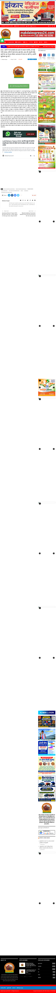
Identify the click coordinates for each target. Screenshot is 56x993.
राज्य (26, 42)
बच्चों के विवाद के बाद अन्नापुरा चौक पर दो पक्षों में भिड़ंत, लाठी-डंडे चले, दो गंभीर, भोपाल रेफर (35, 46)
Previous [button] (40, 221)
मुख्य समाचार (11, 42)
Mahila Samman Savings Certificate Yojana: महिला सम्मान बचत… (31, 964)
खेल (41, 42)
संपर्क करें (23, 26)
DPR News (34, 26)
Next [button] (54, 221)
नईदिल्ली (39, 977)
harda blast (26, 190)
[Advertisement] (19, 173)
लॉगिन (29, 26)
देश (32, 42)
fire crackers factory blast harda (14, 190)
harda (22, 190)
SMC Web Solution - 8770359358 (49, 990)
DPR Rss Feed (20, 987)
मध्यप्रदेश (19, 42)
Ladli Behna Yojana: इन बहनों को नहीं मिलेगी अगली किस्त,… (31, 971)
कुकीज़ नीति (9, 987)
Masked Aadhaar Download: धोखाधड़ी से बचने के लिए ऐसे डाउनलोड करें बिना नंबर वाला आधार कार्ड (27, 214)
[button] (40, 172)
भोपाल (39, 974)
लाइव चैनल (17, 26)
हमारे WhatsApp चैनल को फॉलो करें (20, 86)
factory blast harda (4, 190)
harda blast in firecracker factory (6, 192)
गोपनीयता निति (3, 987)
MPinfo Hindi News (44, 838)
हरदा (39, 969)
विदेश (37, 42)
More (45, 42)
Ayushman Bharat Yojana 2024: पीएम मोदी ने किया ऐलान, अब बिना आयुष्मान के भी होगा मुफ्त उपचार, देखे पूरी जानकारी (10, 214)
